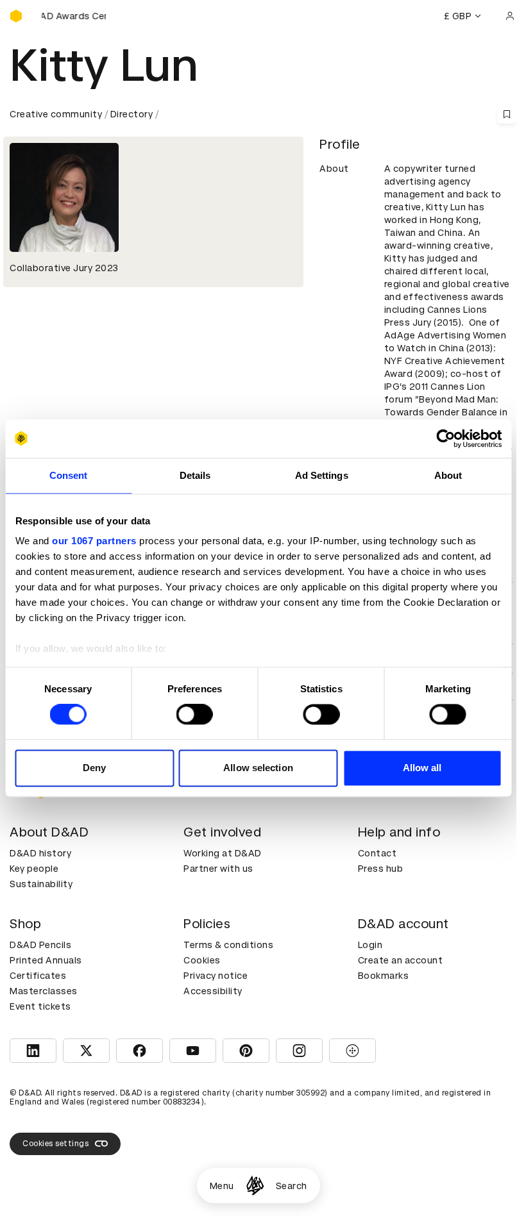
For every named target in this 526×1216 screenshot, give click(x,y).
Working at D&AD (222, 853)
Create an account (400, 960)
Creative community (56, 114)
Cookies (202, 960)
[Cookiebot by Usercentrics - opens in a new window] (445, 438)
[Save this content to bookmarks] (506, 114)
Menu (222, 1186)
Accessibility (212, 991)
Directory (131, 114)
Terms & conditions (228, 945)
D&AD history (40, 853)
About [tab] (448, 475)
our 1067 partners (94, 540)
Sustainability (41, 884)
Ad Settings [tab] (321, 475)
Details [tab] (195, 475)
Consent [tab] (68, 475)
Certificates (38, 975)
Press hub (380, 868)
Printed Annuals (46, 960)
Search (291, 1186)
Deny (94, 767)
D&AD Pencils (40, 945)
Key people (34, 868)
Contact (377, 853)
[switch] (194, 714)
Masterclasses (44, 991)
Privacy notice (215, 975)
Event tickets (40, 1006)
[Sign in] (510, 16)
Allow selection (258, 767)
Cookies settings (55, 1143)
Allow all (422, 767)
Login (370, 945)
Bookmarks (383, 975)
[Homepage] (255, 1185)
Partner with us (218, 868)
